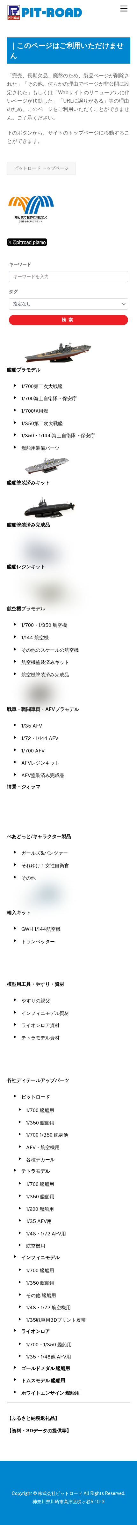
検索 (68, 319)
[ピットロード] (45, 17)
